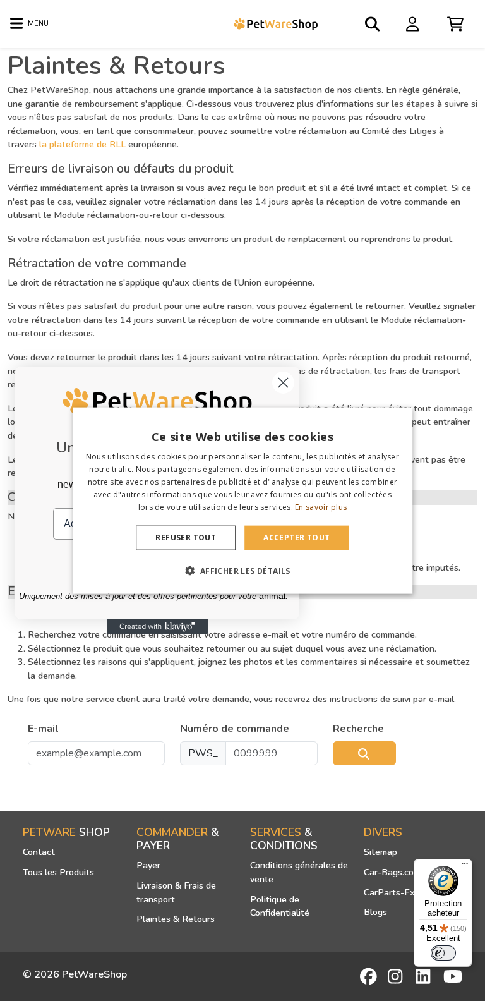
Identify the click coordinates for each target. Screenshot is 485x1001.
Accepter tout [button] (296, 537)
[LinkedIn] (425, 976)
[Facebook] (369, 976)
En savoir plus (321, 506)
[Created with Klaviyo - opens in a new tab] (157, 626)
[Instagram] (397, 976)
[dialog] (242, 501)
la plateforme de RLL (82, 144)
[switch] (443, 953)
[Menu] (464, 866)
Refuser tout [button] (185, 537)
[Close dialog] (283, 383)
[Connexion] (414, 23)
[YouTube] (452, 976)
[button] (242, 570)
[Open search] (373, 24)
